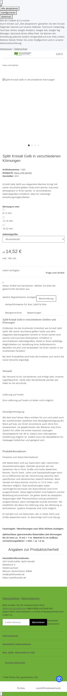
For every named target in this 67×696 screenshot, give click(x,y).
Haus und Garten (23, 172)
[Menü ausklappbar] (6, 54)
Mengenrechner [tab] (13, 312)
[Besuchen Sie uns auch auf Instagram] (4, 671)
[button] (46, 54)
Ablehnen (6, 16)
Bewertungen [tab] (34, 312)
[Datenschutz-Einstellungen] (1, 2)
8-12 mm (7, 213)
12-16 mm (7, 220)
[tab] (25, 305)
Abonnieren (38, 622)
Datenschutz (20, 48)
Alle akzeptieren (9, 8)
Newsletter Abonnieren (53, 622)
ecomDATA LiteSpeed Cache (48, 688)
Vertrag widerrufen (15, 662)
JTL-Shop (21, 688)
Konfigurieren (8, 12)
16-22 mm (7, 228)
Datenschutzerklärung (14, 608)
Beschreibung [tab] (46, 298)
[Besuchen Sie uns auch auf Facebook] (4, 667)
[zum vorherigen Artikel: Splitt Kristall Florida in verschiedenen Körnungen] (20, 66)
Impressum (6, 48)
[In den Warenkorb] (4, 76)
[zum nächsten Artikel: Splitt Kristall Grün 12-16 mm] (26, 66)
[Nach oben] (1, 694)
